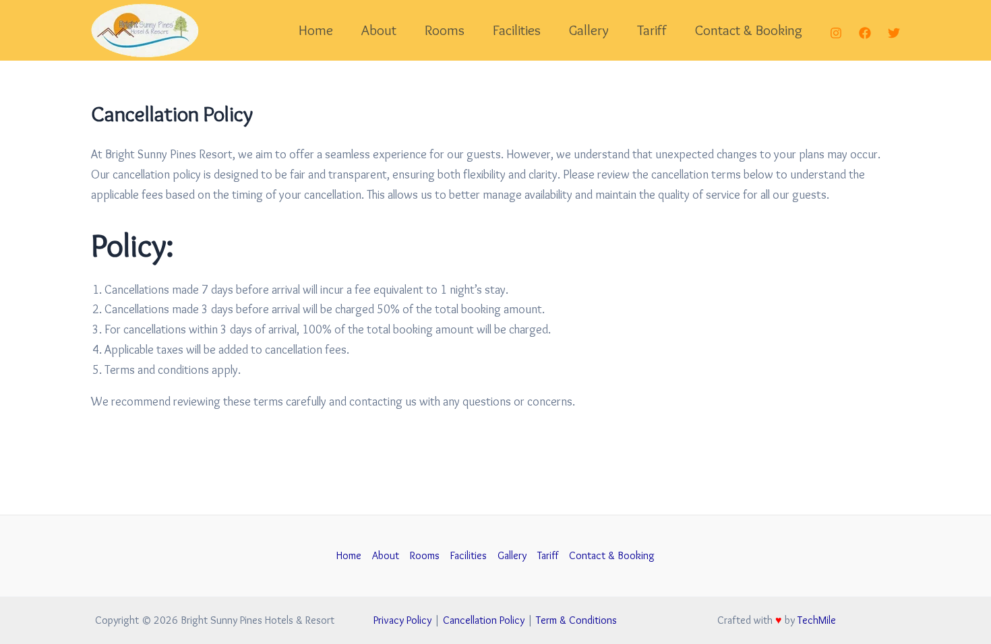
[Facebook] (865, 33)
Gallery (589, 30)
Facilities (517, 30)
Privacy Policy (402, 620)
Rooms (444, 30)
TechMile (817, 620)
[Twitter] (894, 33)
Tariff (652, 30)
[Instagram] (836, 33)
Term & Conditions (576, 620)
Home (316, 30)
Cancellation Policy (483, 620)
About (378, 30)
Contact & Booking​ (748, 30)
